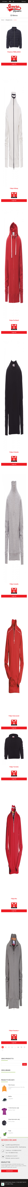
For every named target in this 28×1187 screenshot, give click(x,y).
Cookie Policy (9, 1184)
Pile (21, 1087)
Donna (10, 1110)
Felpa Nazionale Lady (14, 1119)
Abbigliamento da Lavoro (14, 1087)
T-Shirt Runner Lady (13, 1108)
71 (24, 1047)
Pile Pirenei (11, 1085)
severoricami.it (15, 1158)
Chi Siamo (4, 1)
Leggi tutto (14, 64)
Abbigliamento (9, 20)
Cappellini (10, 1098)
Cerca (24, 1)
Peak (9, 1130)
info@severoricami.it (11, 1156)
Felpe (13, 1121)
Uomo (9, 1088)
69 (18, 1047)
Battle (10, 1096)
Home (2, 20)
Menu (15, 15)
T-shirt (13, 1110)
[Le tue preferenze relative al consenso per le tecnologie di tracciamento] (2, 1184)
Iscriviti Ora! (9, 1171)
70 (21, 1047)
